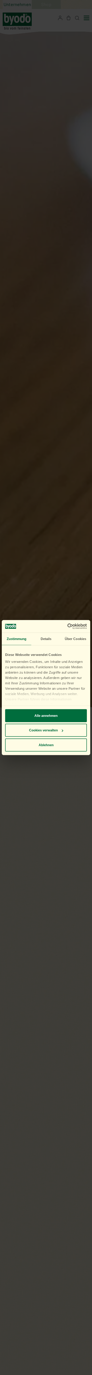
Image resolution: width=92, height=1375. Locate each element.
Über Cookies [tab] (75, 638)
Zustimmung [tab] (17, 638)
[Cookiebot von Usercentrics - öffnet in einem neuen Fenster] (67, 626)
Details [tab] (46, 638)
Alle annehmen (46, 715)
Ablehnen (46, 745)
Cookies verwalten (43, 730)
